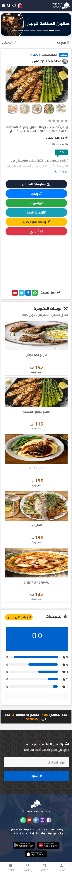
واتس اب (35, 203)
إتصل (35, 193)
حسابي (61, 869)
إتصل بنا (28, 869)
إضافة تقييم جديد (35, 222)
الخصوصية (54, 833)
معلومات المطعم (34, 184)
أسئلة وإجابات (34, 833)
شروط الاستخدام (21, 829)
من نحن (41, 829)
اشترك (35, 776)
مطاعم (44, 869)
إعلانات (17, 833)
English (10, 869)
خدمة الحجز (34, 212)
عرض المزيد (60, 171)
